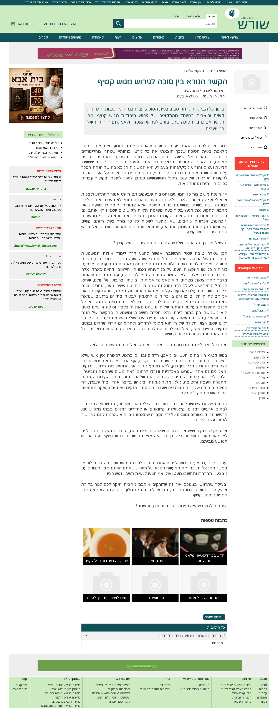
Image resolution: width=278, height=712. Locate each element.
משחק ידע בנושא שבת (65, 689)
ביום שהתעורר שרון (256, 328)
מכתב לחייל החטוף (256, 277)
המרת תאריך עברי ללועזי (236, 689)
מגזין (229, 2)
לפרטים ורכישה (36, 274)
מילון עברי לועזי (81, 2)
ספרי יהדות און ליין (118, 689)
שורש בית (242, 2)
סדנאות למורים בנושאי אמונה (111, 693)
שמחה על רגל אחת (204, 598)
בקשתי (262, 210)
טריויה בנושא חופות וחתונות (62, 693)
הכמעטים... (155, 598)
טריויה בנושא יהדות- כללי (64, 685)
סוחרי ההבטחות (257, 238)
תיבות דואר (25, 23)
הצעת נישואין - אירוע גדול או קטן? (252, 217)
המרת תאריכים (256, 388)
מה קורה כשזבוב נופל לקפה (106, 561)
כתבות (179, 37)
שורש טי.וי (130, 2)
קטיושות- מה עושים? (254, 316)
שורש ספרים (149, 2)
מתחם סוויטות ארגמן (49, 285)
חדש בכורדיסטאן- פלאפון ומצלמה (203, 558)
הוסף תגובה (213, 617)
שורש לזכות (214, 2)
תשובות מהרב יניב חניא (194, 689)
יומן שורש (196, 2)
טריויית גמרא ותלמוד (67, 697)
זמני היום (56, 199)
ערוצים (137, 37)
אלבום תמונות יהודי (107, 2)
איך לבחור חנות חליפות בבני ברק (252, 177)
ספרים (43, 37)
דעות (118, 37)
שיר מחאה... (155, 561)
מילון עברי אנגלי (242, 693)
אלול (262, 377)
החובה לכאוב (259, 310)
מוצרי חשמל (259, 194)
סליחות (260, 367)
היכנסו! (35, 217)
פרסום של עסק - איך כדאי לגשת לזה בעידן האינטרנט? (253, 256)
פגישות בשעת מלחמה (254, 289)
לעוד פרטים (36, 306)
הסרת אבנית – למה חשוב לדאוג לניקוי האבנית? (254, 246)
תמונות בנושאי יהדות (48, 228)
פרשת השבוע (256, 352)
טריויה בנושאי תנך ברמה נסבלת (60, 706)
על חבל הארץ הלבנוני (254, 283)
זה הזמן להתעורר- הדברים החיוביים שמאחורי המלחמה (253, 297)
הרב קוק (259, 357)
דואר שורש (179, 2)
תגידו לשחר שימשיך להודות (106, 598)
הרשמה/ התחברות (63, 23)
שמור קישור (255, 147)
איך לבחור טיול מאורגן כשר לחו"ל (253, 202)
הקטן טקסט (247, 137)
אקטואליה (194, 71)
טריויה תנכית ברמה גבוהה (64, 701)
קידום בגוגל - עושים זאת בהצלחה (254, 186)
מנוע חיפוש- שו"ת (36, 2)
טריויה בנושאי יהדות (49, 171)
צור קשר (21, 685)
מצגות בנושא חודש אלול (43, 157)
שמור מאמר (255, 128)
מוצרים (178, 16)
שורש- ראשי (230, 37)
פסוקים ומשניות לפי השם (113, 697)
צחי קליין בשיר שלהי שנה (43, 152)
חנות (165, 2)
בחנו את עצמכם (36, 189)
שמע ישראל (259, 305)
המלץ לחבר (256, 118)
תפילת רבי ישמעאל (253, 372)
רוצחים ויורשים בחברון (254, 334)
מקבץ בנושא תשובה (46, 148)
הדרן (262, 398)
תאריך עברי (59, 2)
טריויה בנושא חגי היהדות (44, 143)
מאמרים (158, 37)
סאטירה (98, 37)
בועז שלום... (259, 322)
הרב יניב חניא (256, 362)
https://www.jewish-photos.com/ (36, 246)
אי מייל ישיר (20, 689)
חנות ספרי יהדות (119, 701)
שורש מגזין (202, 37)
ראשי (223, 71)
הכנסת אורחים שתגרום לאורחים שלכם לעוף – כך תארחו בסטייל (255, 229)
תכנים (211, 16)
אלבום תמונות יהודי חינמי (236, 685)
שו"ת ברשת (194, 16)
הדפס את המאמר (252, 108)
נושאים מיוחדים (70, 37)
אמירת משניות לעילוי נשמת (112, 685)
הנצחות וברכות (242, 697)
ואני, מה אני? (53, 256)
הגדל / (258, 137)
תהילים (260, 382)
